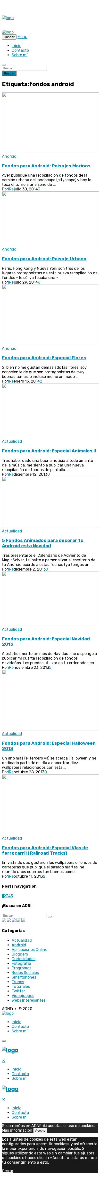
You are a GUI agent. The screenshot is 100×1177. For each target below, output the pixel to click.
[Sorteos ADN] (23, 920)
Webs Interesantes (28, 1000)
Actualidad (12, 441)
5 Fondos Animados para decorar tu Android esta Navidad (42, 543)
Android (9, 156)
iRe (11, 189)
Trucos (18, 982)
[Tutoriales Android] (18, 920)
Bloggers (20, 954)
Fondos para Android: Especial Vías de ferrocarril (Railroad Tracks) (45, 850)
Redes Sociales (25, 972)
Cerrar (7, 1171)
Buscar (9, 73)
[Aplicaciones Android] (9, 920)
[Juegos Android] (4, 920)
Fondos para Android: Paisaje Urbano (44, 259)
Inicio (16, 45)
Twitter (18, 991)
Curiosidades (23, 958)
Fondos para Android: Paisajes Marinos (46, 166)
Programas (21, 968)
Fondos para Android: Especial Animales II (49, 451)
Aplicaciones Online (29, 949)
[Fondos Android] (14, 920)
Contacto (20, 50)
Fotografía (21, 963)
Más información (17, 1130)
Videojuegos (23, 995)
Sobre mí (19, 55)
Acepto (40, 1130)
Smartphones (24, 977)
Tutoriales (21, 986)
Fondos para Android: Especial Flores (44, 357)
